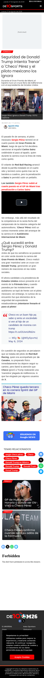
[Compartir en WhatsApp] (40, 465)
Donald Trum (30, 466)
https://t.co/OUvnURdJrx (22, 332)
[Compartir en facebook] (40, 454)
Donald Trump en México (17, 462)
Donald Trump (12, 466)
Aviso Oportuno (29, 626)
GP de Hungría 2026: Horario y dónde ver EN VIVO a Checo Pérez (20, 502)
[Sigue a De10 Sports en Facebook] (19, 621)
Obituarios (27, 629)
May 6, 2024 (16, 341)
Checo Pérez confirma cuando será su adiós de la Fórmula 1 (21, 533)
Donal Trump (12, 470)
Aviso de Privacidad (24, 650)
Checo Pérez (11, 458)
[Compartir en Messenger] (40, 471)
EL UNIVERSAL (7, 626)
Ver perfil (12, 128)
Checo (30, 454)
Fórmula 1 (7, 481)
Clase (4, 629)
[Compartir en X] (40, 460)
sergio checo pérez (14, 454)
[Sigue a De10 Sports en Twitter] (23, 621)
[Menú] (40, 6)
